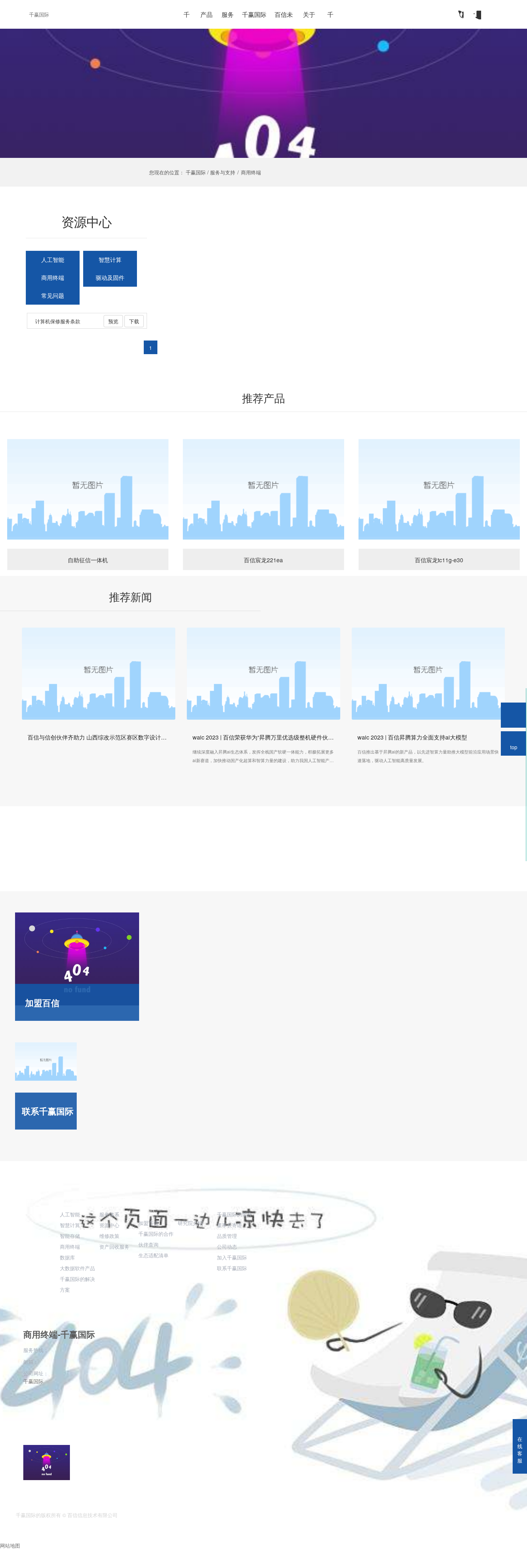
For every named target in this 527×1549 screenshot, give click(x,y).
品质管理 (227, 1235)
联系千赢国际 (232, 1268)
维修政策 (109, 1235)
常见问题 (52, 295)
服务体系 (109, 1214)
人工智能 (52, 259)
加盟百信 (148, 1222)
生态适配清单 (153, 1255)
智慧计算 (110, 259)
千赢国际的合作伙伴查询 (156, 1239)
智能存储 (70, 1235)
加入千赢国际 (232, 1257)
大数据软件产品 (77, 1268)
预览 (113, 321)
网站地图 (10, 1545)
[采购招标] (476, 14)
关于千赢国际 (234, 1200)
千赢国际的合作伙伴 (155, 1204)
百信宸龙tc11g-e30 (439, 489)
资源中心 (109, 1225)
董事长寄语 (229, 1225)
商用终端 (52, 277)
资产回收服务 (114, 1246)
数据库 (67, 1257)
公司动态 (227, 1246)
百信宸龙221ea (263, 489)
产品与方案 (74, 1200)
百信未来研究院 (195, 1204)
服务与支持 (113, 1200)
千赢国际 (39, 14)
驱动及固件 (110, 277)
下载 (134, 321)
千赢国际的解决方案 (77, 1284)
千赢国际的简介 (234, 1214)
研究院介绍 (190, 1222)
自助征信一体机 (88, 489)
